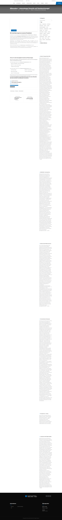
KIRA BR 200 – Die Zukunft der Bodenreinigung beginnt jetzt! (45, 172)
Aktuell (38, 3)
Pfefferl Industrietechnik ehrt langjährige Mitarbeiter (18, 98)
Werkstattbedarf (48, 39)
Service (34, 3)
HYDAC (50, 28)
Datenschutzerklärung (20, 506)
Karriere (42, 3)
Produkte (23, 3)
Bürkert (45, 25)
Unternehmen (18, 3)
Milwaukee (41, 33)
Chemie (48, 25)
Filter (47, 27)
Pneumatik (48, 33)
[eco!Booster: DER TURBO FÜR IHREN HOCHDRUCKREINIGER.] (45, 430)
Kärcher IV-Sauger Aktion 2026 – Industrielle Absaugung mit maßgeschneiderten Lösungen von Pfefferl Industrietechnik (45, 56)
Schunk (46, 36)
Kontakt (46, 3)
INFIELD (46, 30)
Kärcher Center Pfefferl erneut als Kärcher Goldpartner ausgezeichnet (46, 243)
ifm (43, 30)
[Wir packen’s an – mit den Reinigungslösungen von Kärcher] (45, 407)
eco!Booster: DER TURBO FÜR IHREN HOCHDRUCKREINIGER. (46, 436)
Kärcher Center (29, 3)
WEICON (44, 39)
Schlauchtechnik (42, 36)
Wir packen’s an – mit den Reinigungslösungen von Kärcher (45, 413)
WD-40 (41, 39)
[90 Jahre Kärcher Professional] (45, 313)
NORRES (45, 33)
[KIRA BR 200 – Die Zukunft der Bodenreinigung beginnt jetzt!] (45, 166)
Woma (40, 41)
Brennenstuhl (41, 25)
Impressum (12, 506)
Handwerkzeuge (46, 28)
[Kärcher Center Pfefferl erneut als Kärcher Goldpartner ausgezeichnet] (45, 237)
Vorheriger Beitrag (17, 96)
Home (14, 3)
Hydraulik (41, 30)
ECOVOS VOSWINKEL (42, 27)
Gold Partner (41, 28)
